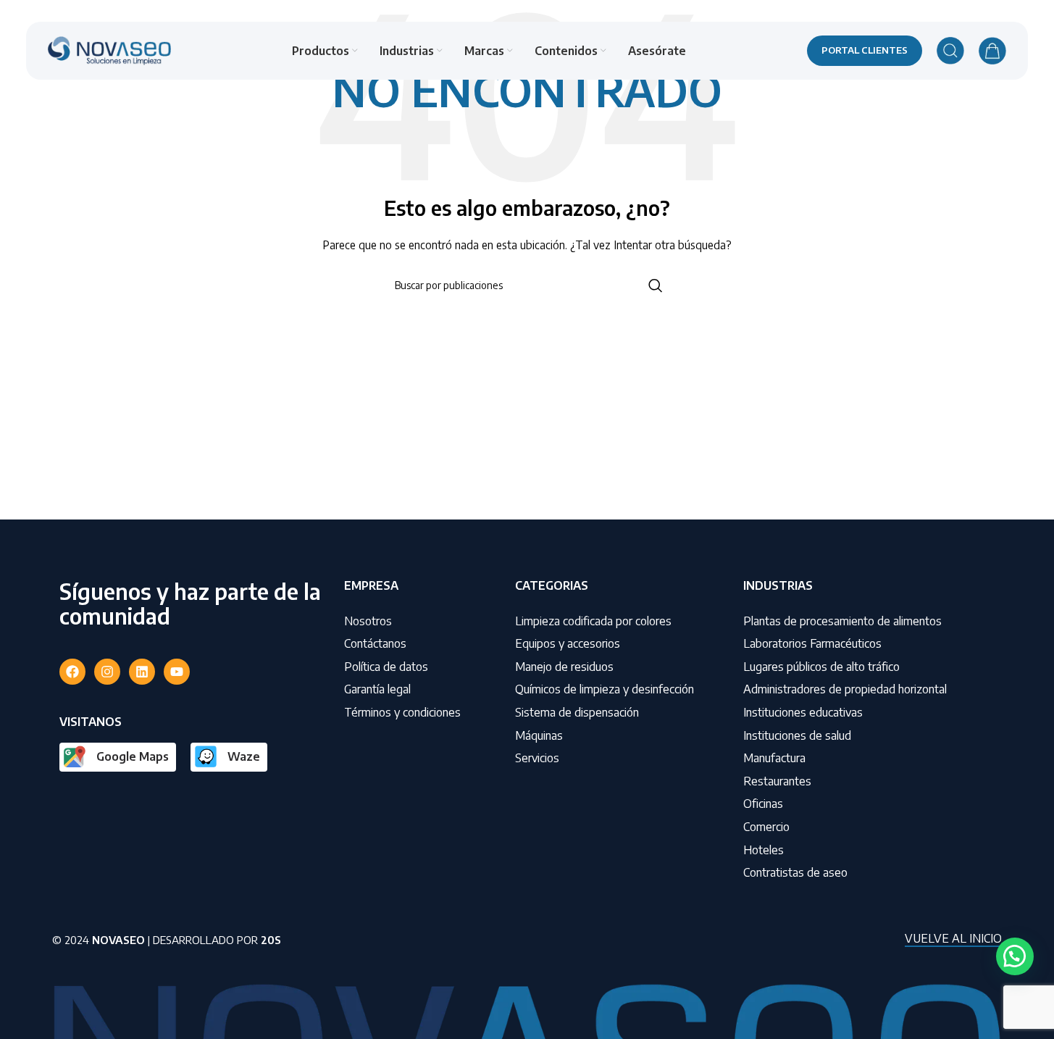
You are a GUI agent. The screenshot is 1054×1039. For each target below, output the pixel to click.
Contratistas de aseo (795, 872)
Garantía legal (377, 689)
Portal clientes (864, 50)
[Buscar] (950, 50)
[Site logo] (109, 49)
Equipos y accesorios (567, 643)
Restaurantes (777, 781)
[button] (1015, 956)
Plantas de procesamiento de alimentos (842, 621)
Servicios (537, 758)
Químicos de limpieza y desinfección (604, 689)
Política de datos (386, 666)
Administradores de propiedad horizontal (845, 689)
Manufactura (774, 758)
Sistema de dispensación (577, 712)
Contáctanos (375, 643)
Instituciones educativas (803, 712)
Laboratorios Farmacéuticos (812, 643)
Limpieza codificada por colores (593, 621)
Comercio (766, 826)
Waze (243, 756)
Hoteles (763, 850)
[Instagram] (107, 672)
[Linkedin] (142, 672)
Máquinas (539, 735)
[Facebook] (72, 672)
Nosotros (368, 621)
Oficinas (763, 803)
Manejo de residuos (564, 666)
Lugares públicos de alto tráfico (821, 666)
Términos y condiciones (402, 712)
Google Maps (132, 756)
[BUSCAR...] (655, 285)
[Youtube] (177, 672)
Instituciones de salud (797, 735)
